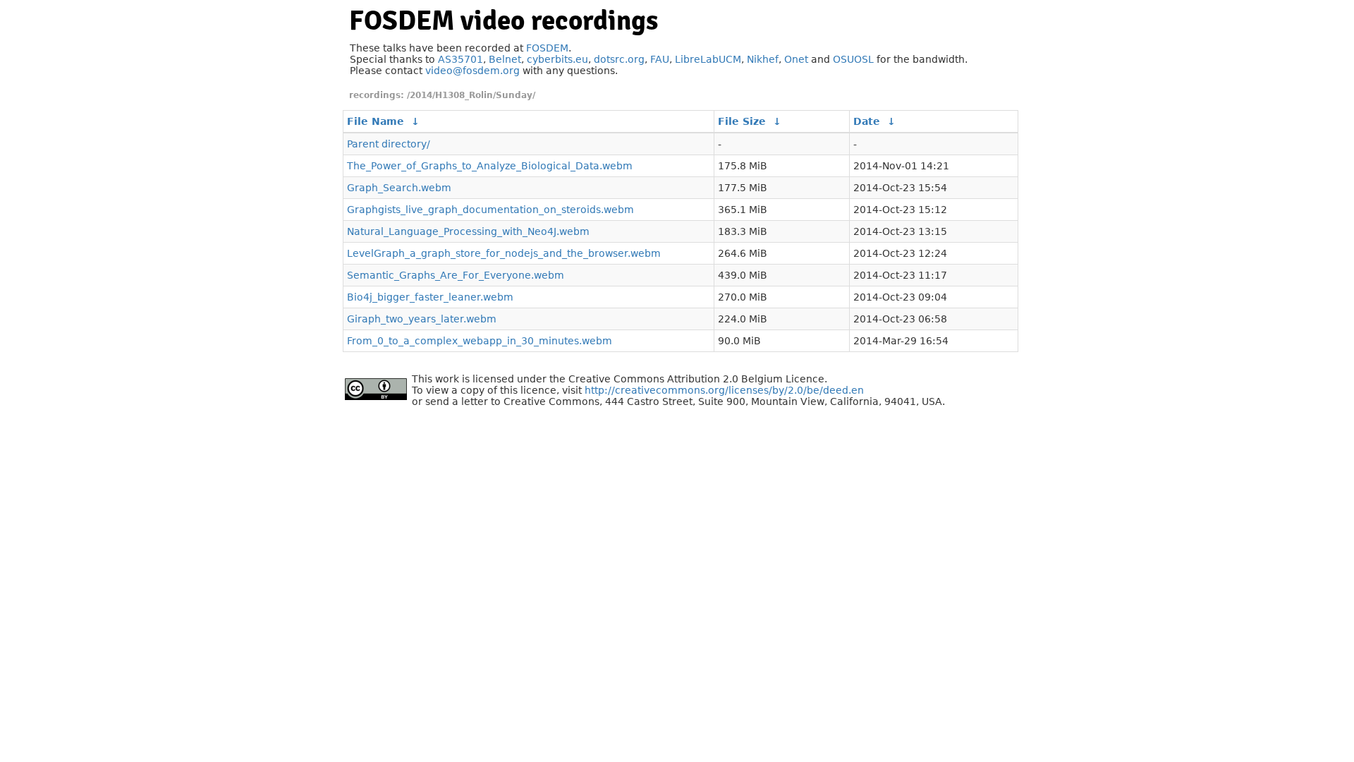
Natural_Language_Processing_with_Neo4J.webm (468, 231)
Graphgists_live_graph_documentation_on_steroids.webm (490, 209)
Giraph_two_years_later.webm (421, 319)
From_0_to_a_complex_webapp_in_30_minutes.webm (479, 340)
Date (866, 121)
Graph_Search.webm (399, 187)
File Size (742, 121)
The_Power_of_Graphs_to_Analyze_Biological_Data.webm (490, 165)
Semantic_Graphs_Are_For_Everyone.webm (455, 275)
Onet (796, 59)
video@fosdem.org (472, 70)
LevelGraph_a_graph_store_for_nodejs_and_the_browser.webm (504, 253)
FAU (659, 59)
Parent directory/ (388, 144)
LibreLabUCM (708, 59)
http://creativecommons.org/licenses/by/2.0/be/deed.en (724, 390)
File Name (375, 121)
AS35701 (460, 59)
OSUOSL (853, 59)
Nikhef (763, 59)
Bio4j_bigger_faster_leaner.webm (430, 297)
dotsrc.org (619, 59)
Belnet (505, 59)
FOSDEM (547, 48)
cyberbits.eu (557, 59)
